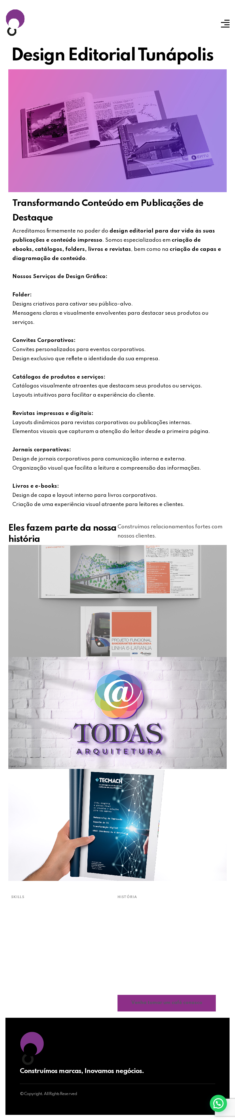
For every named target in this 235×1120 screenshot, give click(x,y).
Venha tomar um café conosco (166, 1002)
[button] (218, 1103)
